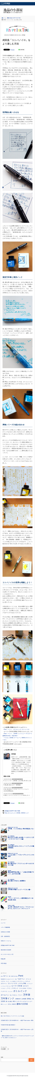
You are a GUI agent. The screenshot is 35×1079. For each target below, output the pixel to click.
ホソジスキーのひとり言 (7, 954)
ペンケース (4, 991)
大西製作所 (18, 998)
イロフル (3, 981)
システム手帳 (22, 983)
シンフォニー (30, 983)
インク (7, 981)
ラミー (20, 995)
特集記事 (3, 959)
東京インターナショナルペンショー (22, 1001)
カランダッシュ (21, 981)
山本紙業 (23, 998)
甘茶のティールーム (6, 940)
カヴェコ (27, 981)
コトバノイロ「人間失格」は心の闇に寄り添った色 (18, 780)
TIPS (16, 979)
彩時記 (29, 999)
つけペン (21, 979)
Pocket (12, 50)
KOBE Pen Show (14, 976)
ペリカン (29, 988)
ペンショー (10, 991)
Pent (5, 813)
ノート (8, 988)
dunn (2, 976)
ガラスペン (4, 983)
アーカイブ (4, 1047)
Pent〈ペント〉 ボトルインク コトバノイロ (16, 729)
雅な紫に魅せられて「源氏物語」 (13, 785)
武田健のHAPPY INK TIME (17, 779)
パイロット (14, 988)
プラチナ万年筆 (22, 988)
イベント (28, 979)
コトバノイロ (12, 983)
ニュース (3, 923)
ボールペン (5, 995)
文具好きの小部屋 (5, 932)
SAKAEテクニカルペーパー (7, 979)
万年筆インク (25, 813)
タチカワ (25, 986)
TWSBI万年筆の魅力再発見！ (8, 1025)
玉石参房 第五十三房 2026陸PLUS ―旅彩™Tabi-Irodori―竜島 (17, 1020)
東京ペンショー (4, 1004)
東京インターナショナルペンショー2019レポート (17, 795)
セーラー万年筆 (16, 986)
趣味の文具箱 (22, 1004)
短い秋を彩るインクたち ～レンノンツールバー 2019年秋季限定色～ (16, 790)
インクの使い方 (13, 981)
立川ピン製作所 (12, 1004)
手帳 (33, 998)
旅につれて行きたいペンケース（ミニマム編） (13, 1016)
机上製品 (10, 1001)
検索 (2, 1057)
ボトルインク (12, 813)
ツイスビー (3, 988)
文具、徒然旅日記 (5, 936)
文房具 (3, 1001)
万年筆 (18, 813)
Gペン (6, 976)
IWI (9, 976)
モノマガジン (14, 995)
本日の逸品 (4, 963)
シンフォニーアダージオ (6, 986)
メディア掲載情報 (5, 927)
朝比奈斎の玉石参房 (6, 950)
